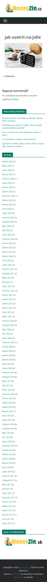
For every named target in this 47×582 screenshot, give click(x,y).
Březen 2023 (7, 204)
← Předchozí (8, 76)
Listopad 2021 (8, 273)
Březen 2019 (7, 411)
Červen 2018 (7, 450)
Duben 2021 (7, 303)
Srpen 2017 (7, 493)
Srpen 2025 (7, 170)
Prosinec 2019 (8, 372)
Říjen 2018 (6, 433)
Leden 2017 (7, 523)
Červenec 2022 (8, 239)
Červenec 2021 (8, 290)
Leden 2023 (7, 213)
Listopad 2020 (8, 325)
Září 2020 (6, 334)
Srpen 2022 (7, 234)
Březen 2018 (7, 463)
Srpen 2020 (7, 338)
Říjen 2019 (6, 381)
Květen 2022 (7, 247)
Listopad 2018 (8, 428)
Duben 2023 (7, 200)
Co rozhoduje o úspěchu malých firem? (19, 139)
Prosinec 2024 (8, 178)
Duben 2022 (7, 252)
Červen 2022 (7, 243)
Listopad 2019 (8, 377)
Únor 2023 (6, 209)
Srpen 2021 (7, 286)
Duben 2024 (7, 191)
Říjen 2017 (6, 484)
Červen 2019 (7, 398)
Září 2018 (6, 437)
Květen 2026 (7, 161)
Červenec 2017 (8, 497)
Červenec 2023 (8, 196)
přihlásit (15, 99)
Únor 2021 (6, 312)
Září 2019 (6, 385)
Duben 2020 (7, 355)
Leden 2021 (7, 316)
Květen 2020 (7, 351)
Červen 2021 (7, 295)
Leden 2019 (7, 420)
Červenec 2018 (8, 446)
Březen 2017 (7, 514)
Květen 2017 (7, 506)
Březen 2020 (7, 359)
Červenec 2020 (8, 342)
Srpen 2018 (7, 441)
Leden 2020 (7, 368)
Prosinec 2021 (8, 269)
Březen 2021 (7, 308)
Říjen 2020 (6, 329)
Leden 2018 (7, 471)
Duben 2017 (7, 510)
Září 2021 (6, 282)
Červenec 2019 (8, 394)
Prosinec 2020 (8, 321)
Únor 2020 (6, 364)
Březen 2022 (7, 256)
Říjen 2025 (6, 165)
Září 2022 (6, 230)
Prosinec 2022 (8, 217)
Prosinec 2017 (8, 476)
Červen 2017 (7, 502)
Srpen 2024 (7, 183)
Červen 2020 (7, 346)
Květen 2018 (7, 454)
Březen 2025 (7, 174)
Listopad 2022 (8, 222)
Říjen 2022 (6, 226)
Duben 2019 (7, 407)
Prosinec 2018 (8, 424)
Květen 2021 (7, 299)
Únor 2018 (6, 467)
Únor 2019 (6, 415)
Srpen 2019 (7, 390)
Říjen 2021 (6, 278)
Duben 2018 (7, 458)
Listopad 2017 (8, 480)
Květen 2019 (7, 402)
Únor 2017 (6, 519)
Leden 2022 (7, 265)
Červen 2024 (7, 187)
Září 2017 (6, 489)
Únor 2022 (6, 260)
